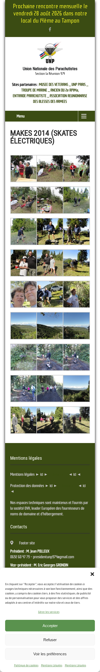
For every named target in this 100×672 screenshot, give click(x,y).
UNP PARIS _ (80, 84)
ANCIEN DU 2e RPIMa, (65, 90)
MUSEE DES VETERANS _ (55, 84)
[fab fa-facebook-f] (50, 29)
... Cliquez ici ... (58, 474)
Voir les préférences (50, 654)
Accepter (50, 625)
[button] (92, 574)
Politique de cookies (26, 665)
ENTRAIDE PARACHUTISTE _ (31, 96)
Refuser (50, 640)
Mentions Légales (51, 665)
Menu (21, 116)
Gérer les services (48, 612)
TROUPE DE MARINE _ (35, 90)
